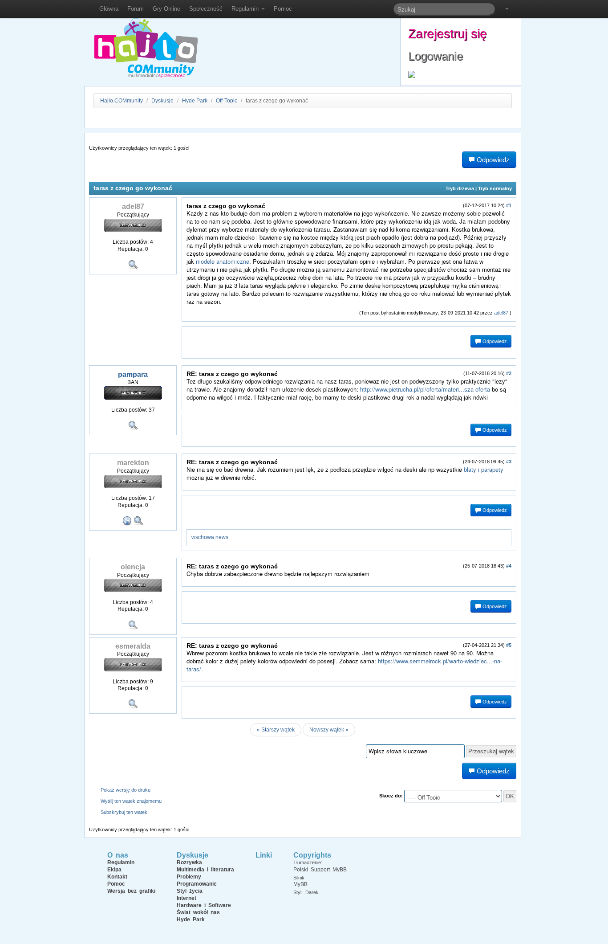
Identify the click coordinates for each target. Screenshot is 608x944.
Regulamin (245, 8)
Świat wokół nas (198, 912)
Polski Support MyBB (320, 869)
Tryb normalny (495, 188)
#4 (508, 565)
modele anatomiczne (222, 261)
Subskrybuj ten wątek (124, 812)
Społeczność (206, 8)
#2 (508, 373)
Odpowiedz (494, 341)
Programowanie (197, 884)
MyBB (300, 884)
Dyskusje (162, 101)
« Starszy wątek (276, 730)
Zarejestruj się (447, 34)
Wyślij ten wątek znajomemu (131, 801)
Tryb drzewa (460, 188)
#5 (508, 645)
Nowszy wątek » (329, 730)
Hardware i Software (204, 905)
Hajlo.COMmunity (121, 101)
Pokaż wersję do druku (125, 790)
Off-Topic (226, 101)
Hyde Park (194, 101)
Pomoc (283, 8)
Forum (135, 8)
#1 (508, 205)
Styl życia (190, 891)
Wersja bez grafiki (131, 891)
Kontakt (117, 877)
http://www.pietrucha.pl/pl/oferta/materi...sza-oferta (425, 389)
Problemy (189, 877)
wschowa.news (209, 537)
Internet (186, 898)
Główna (108, 8)
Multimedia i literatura (205, 869)
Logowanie (435, 56)
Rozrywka (189, 862)
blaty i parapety (483, 469)
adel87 (501, 312)
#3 (508, 461)
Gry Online (166, 8)
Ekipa (114, 869)
